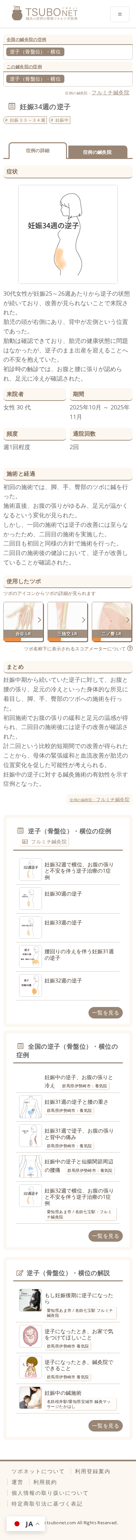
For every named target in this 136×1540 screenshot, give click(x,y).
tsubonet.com (62, 1523)
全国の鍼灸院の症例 (27, 39)
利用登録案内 (93, 1471)
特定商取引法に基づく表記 (47, 1503)
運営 (17, 1482)
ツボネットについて (38, 1471)
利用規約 (45, 1482)
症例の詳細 (38, 150)
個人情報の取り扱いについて (50, 1492)
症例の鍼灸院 (97, 152)
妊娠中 (62, 120)
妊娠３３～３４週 (27, 120)
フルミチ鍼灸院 (110, 92)
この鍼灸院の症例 (24, 66)
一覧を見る (105, 1012)
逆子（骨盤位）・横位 (35, 51)
